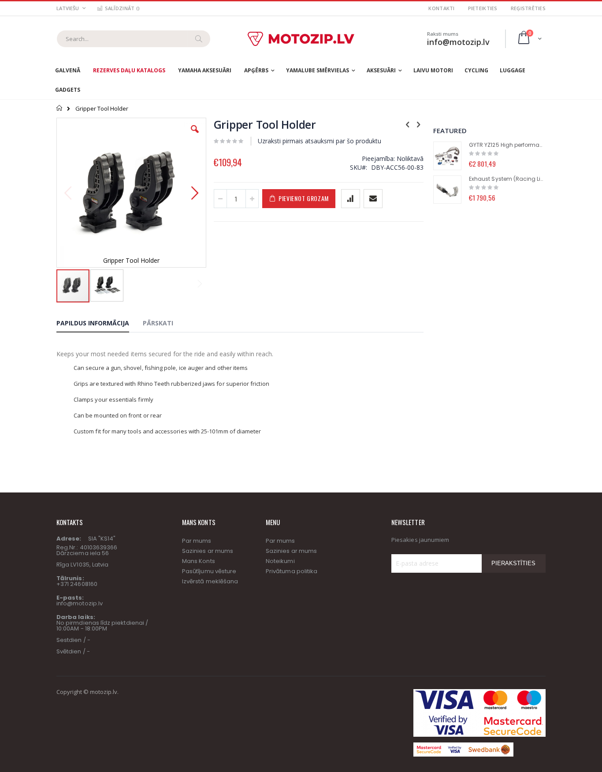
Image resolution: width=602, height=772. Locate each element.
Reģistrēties (528, 8)
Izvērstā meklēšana (210, 581)
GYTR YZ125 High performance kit (507, 145)
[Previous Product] (407, 124)
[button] (195, 135)
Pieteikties (483, 8)
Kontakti (441, 8)
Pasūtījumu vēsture (209, 571)
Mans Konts (198, 561)
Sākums (59, 108)
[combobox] (133, 39)
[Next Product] (419, 124)
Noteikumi (280, 561)
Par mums (197, 541)
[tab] (99, 324)
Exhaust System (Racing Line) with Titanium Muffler (507, 179)
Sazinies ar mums (207, 551)
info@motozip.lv (79, 603)
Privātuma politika (291, 571)
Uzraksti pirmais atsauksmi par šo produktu (319, 141)
